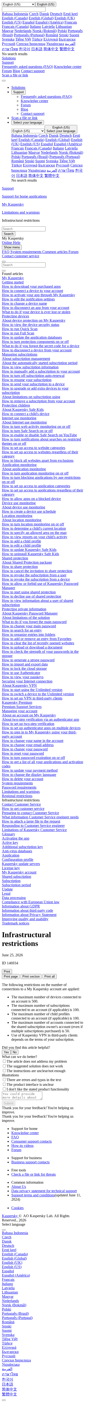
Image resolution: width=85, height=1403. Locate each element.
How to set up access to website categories (33, 448)
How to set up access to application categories (36, 486)
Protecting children (16, 405)
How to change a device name (24, 303)
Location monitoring (17, 516)
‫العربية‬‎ (70, 44)
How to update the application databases (32, 337)
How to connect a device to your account (32, 291)
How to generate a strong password (28, 660)
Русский (8, 44)
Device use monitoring (19, 503)
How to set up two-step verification (28, 724)
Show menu (12, 247)
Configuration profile (17, 860)
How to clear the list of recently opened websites (38, 643)
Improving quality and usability (25, 919)
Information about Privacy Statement (29, 915)
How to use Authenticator (21, 673)
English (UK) (65, 18)
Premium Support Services (22, 707)
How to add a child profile (21, 541)
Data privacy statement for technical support (44, 1191)
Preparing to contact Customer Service (30, 813)
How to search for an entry (22, 630)
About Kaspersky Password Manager (30, 613)
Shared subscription (16, 876)
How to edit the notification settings (28, 299)
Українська (55, 44)
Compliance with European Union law (31, 902)
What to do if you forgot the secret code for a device (40, 346)
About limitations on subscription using (31, 397)
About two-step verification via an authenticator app (40, 719)
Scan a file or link (24, 118)
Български (67, 39)
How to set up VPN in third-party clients (32, 698)
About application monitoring (24, 469)
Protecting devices (15, 316)
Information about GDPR (21, 906)
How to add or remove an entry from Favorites (36, 639)
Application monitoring (19, 465)
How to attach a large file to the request (31, 821)
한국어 (24, 49)
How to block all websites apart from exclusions (37, 460)
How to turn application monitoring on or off (35, 473)
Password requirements (19, 787)
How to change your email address (28, 745)
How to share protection (20, 567)
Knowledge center (67, 67)
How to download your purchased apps (31, 286)
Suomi (74, 35)
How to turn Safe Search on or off (27, 431)
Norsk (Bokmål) (44, 31)
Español (28, 22)
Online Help (11, 243)
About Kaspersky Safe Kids (23, 410)
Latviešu (48, 27)
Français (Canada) (15, 27)
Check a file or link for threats (33, 1174)
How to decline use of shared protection (31, 596)
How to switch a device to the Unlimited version (38, 694)
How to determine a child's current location (34, 528)
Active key (10, 843)
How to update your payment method (30, 770)
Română (52, 35)
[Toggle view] (4, 261)
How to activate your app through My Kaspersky (38, 295)
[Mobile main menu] (4, 80)
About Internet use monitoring (24, 422)
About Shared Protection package (27, 562)
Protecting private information (24, 609)
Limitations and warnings (21, 792)
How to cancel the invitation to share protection (37, 571)
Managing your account (19, 711)
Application (10, 855)
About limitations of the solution (26, 618)
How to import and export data (25, 664)
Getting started (13, 282)
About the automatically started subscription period (39, 363)
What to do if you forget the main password (34, 622)
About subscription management (26, 359)
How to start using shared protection (29, 592)
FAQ (15, 1137)
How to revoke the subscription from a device (36, 579)
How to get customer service (23, 809)
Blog (16, 71)
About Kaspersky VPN (19, 685)
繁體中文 (67, 49)
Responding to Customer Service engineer (33, 826)
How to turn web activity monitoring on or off (36, 427)
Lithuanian (64, 27)
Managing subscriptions (19, 354)
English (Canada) (15, 18)
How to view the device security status (30, 325)
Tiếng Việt (23, 39)
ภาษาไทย (10, 49)
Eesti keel (70, 14)
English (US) (11, 22)
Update (7, 889)
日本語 (36, 49)
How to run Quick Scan (20, 329)
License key (11, 868)
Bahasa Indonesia (15, 14)
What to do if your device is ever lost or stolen (36, 312)
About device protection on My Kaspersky (33, 320)
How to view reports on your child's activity (34, 537)
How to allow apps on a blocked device (31, 499)
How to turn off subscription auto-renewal (33, 376)
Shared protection (15, 558)
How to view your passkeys (22, 677)
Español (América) (49, 22)
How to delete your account (22, 779)
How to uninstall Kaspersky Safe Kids (30, 554)
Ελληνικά (50, 39)
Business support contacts (30, 1162)
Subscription (11, 881)
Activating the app (15, 838)
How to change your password (25, 749)
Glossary (8, 834)
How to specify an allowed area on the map (34, 533)
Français (70, 22)
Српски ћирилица (30, 44)
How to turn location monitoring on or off (33, 524)
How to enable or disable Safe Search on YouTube (39, 435)
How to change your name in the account (32, 741)
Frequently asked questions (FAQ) (27, 67)
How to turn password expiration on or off (33, 758)
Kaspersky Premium (17, 702)
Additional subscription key (22, 847)
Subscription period (16, 885)
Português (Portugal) (29, 35)
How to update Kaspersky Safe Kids (29, 550)
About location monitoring (21, 520)
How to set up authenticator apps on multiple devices (41, 728)
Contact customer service (20, 256)
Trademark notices (15, 923)
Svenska (8, 39)
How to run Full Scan (18, 333)
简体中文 (51, 49)
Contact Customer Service (21, 804)
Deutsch (56, 14)
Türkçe (37, 39)
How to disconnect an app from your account (35, 308)
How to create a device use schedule (29, 511)
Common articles (55, 252)
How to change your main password (29, 626)
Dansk (44, 14)
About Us (18, 1187)
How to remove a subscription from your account (38, 401)
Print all (49, 976)
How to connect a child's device (25, 414)
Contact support (33, 71)
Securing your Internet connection (27, 681)
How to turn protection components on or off (35, 342)
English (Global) (41, 18)
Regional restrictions (17, 796)
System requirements (26, 252)
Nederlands (22, 31)
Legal (6, 893)
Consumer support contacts (31, 1141)
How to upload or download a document (32, 647)
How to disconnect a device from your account (37, 350)
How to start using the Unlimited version (32, 690)
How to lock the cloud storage (24, 668)
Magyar (7, 31)
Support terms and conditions (33, 1195)
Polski (62, 31)
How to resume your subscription (26, 380)
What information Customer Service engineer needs (40, 817)
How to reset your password (23, 753)
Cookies (17, 1208)
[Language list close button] (4, 1230)
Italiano (35, 27)
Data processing (14, 898)
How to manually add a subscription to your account (41, 371)
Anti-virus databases (17, 851)
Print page (11, 976)
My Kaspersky (13, 278)
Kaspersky (10, 1216)
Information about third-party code (27, 910)
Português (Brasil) (34, 157)
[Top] (4, 1400)
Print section (31, 976)
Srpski (63, 35)
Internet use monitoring (19, 418)
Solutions (18, 87)
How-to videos (22, 1146)
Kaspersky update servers (21, 864)
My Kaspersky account (19, 872)
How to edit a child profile (21, 545)
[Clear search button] (4, 270)
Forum (7, 71)
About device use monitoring (23, 507)
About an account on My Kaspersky (29, 715)
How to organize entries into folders (28, 635)
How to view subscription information (30, 367)
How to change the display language (29, 775)
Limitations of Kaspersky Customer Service (34, 830)
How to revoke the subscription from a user (34, 575)
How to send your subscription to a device (33, 384)
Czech (33, 14)
